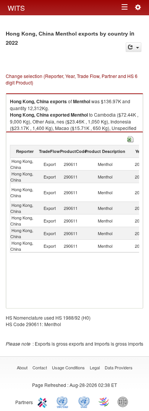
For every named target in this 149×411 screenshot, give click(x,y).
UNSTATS (84, 401)
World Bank (124, 401)
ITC (43, 401)
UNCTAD (63, 401)
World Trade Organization (104, 401)
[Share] (133, 47)
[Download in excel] (130, 138)
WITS (16, 8)
